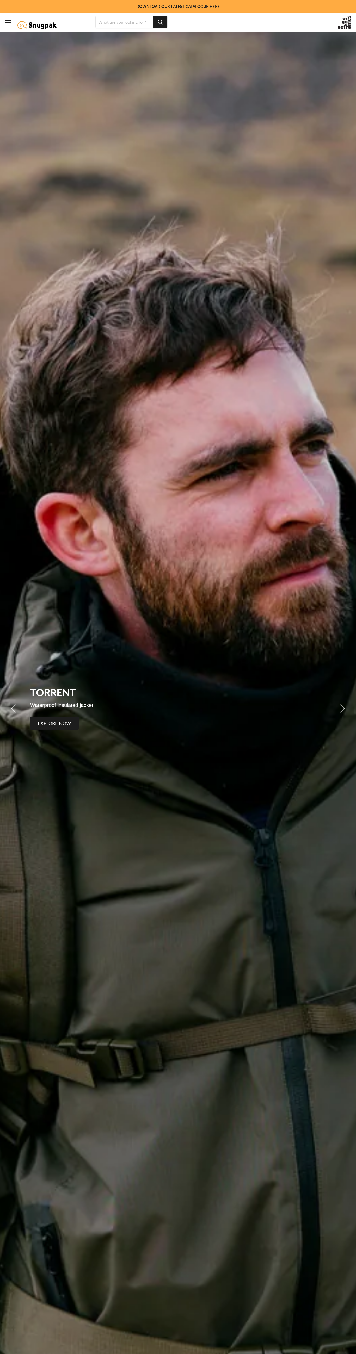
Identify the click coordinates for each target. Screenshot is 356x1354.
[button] (14, 708)
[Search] (160, 22)
